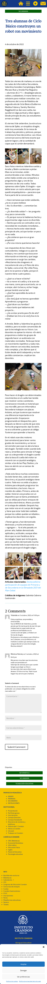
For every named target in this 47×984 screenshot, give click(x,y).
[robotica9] (14, 579)
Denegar (23, 970)
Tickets (6, 904)
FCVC (5, 893)
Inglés (10, 850)
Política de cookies (12, 981)
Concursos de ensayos (11, 887)
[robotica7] (33, 565)
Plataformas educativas (12, 900)
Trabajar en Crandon (15, 833)
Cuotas (5, 889)
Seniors (6, 902)
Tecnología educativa (24, 784)
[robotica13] (33, 579)
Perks (5, 898)
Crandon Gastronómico (11, 891)
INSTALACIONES (14, 803)
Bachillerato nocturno (11, 875)
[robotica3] (14, 565)
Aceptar (24, 964)
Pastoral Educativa (15, 852)
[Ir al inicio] (4, 4)
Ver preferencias (23, 977)
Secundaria (23, 11)
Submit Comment (16, 747)
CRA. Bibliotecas (14, 841)
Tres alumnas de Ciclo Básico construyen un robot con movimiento (23, 26)
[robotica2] (36, 163)
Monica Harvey (17, 654)
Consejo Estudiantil (15, 820)
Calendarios (7, 880)
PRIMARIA (11, 799)
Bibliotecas (7, 878)
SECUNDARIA (12, 801)
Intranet (11, 831)
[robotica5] (23, 163)
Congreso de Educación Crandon (15, 884)
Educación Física (14, 847)
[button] (43, 947)
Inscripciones (13, 815)
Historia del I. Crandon (16, 826)
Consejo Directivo (14, 817)
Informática (24, 773)
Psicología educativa (15, 854)
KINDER (10, 796)
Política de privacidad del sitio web (30, 981)
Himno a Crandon (14, 829)
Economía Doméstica (15, 843)
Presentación (13, 811)
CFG (4, 882)
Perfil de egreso (14, 813)
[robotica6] (11, 163)
